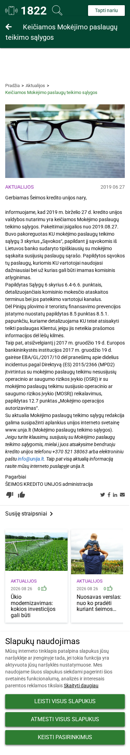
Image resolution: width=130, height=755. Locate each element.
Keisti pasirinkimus (65, 737)
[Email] (122, 495)
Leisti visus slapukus (65, 701)
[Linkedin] (115, 495)
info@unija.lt (31, 459)
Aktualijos (35, 85)
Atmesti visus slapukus (65, 719)
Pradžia (12, 85)
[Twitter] (102, 495)
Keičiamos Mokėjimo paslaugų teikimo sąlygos (62, 32)
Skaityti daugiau (81, 685)
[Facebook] (109, 495)
